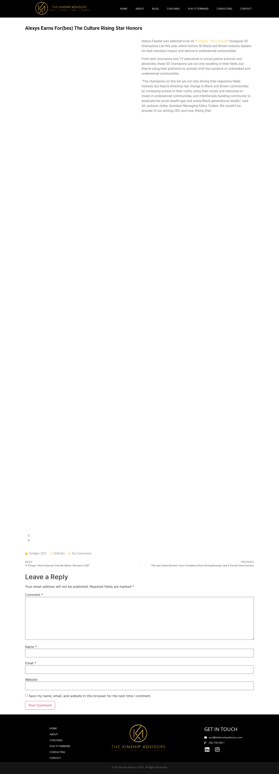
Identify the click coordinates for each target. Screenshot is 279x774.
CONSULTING (224, 8)
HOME (123, 8)
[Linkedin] (207, 749)
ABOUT (140, 8)
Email (30, 663)
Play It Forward (198, 8)
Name (31, 646)
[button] (82, 535)
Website (31, 679)
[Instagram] (217, 749)
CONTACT (246, 8)
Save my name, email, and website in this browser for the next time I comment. (90, 695)
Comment (34, 594)
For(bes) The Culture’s (212, 41)
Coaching (173, 8)
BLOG (155, 8)
